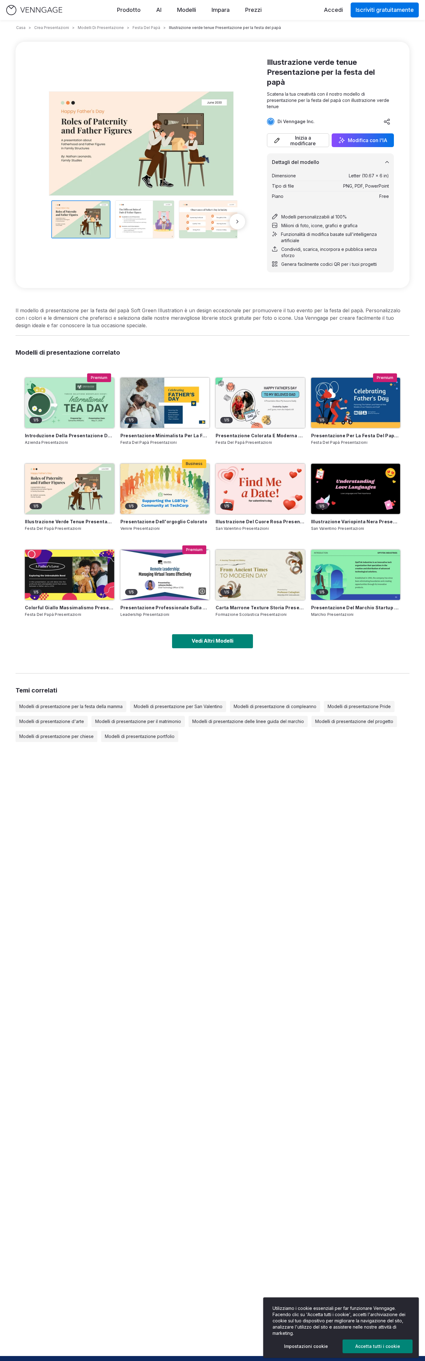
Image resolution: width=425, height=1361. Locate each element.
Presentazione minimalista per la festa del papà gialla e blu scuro (165, 435)
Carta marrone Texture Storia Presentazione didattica (260, 607)
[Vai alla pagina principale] (34, 10)
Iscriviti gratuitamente (385, 10)
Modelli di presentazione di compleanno (275, 706)
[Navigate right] (237, 221)
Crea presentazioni (51, 27)
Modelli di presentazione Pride (359, 706)
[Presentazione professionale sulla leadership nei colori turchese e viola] (165, 575)
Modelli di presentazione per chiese (56, 736)
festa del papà (146, 27)
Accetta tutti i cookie (377, 1346)
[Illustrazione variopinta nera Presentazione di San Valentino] (355, 489)
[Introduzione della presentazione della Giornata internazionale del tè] (69, 403)
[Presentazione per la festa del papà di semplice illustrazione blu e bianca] (355, 403)
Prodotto (129, 10)
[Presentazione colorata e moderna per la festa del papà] (260, 403)
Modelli (186, 10)
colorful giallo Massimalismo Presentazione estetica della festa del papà (69, 607)
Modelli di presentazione (101, 27)
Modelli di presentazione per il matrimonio (138, 721)
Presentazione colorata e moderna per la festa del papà (260, 435)
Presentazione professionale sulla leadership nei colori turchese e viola (165, 607)
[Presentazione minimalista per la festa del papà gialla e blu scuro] (165, 403)
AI (158, 10)
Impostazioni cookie (306, 1346)
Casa (21, 27)
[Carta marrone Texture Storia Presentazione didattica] (260, 575)
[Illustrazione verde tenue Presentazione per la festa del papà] (69, 489)
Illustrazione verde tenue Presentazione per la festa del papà (69, 521)
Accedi (333, 10)
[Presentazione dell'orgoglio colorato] (165, 489)
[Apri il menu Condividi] (387, 121)
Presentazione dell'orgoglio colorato (164, 521)
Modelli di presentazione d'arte (51, 721)
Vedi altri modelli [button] (212, 641)
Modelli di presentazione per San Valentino (178, 706)
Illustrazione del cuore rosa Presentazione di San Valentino (260, 521)
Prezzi (253, 10)
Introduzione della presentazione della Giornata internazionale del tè (69, 435)
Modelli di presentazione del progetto (354, 721)
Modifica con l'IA (367, 140)
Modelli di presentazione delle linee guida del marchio (248, 721)
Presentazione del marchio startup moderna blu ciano (355, 607)
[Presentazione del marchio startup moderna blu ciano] (355, 575)
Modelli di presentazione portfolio (140, 736)
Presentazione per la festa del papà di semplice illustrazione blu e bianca (355, 435)
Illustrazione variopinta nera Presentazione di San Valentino (355, 521)
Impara (221, 10)
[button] (298, 140)
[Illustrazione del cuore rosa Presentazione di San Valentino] (260, 489)
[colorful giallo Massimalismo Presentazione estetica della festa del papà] (69, 575)
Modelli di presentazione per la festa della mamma (71, 706)
